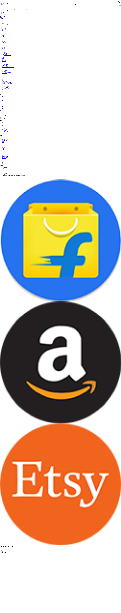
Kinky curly (3, 56)
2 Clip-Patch (4, 75)
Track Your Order (4, 167)
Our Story (3, 123)
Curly (3, 30)
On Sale (3, 112)
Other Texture (4, 37)
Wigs (2, 59)
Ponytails (3, 148)
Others (72, 3)
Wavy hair (3, 23)
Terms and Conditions (5, 156)
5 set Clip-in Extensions (5, 66)
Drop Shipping (4, 130)
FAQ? (3, 155)
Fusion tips (3, 43)
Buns (4, 39)
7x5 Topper (3, 57)
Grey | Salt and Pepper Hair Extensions (8, 67)
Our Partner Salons (5, 131)
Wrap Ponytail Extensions (7, 55)
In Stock (3, 114)
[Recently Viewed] (2, 549)
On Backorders (4, 115)
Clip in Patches (4, 60)
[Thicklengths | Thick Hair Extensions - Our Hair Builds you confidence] (6, 4)
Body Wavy (3, 51)
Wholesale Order (4, 129)
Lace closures (4, 61)
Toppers (3, 149)
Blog (2, 163)
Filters (2, 13)
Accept (46, 554)
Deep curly (3, 47)
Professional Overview (5, 139)
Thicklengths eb (4, 29)
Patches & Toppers (59, 3)
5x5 (4, 69)
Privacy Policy (4, 158)
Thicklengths (4, 122)
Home (1, 12)
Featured (3, 113)
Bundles (5, 27)
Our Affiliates (4, 127)
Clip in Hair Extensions (5, 25)
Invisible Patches (4, 70)
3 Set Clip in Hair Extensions (6, 72)
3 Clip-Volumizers (6, 21)
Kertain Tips (4, 74)
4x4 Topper (3, 48)
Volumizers (3, 146)
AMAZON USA (4, 36)
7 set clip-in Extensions (5, 62)
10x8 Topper (4, 52)
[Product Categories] (118, 1)
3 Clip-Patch (4, 71)
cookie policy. (43, 554)
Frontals (3, 63)
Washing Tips (4, 162)
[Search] (119, 6)
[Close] (0, 550)
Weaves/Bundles (4, 140)
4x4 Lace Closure (6, 68)
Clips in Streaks (4, 147)
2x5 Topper (3, 41)
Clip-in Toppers (4, 35)
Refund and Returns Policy (6, 157)
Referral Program (4, 128)
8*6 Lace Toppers (4, 53)
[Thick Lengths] (2, 118)
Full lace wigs (4, 42)
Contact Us (3, 153)
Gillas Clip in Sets (4, 31)
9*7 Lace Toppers (4, 49)
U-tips (5, 45)
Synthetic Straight (6, 33)
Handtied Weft (6, 28)
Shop (3, 12)
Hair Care (3, 161)
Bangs (3, 46)
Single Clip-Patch (4, 65)
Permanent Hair (66, 3)
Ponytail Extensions (5, 54)
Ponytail (3, 58)
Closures (3, 141)
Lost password (4, 168)
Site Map (3, 154)
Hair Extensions (51, 3)
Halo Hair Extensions (5, 64)
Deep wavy (3, 40)
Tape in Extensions (5, 24)
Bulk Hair (3, 34)
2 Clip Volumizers (6, 22)
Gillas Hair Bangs (4, 73)
